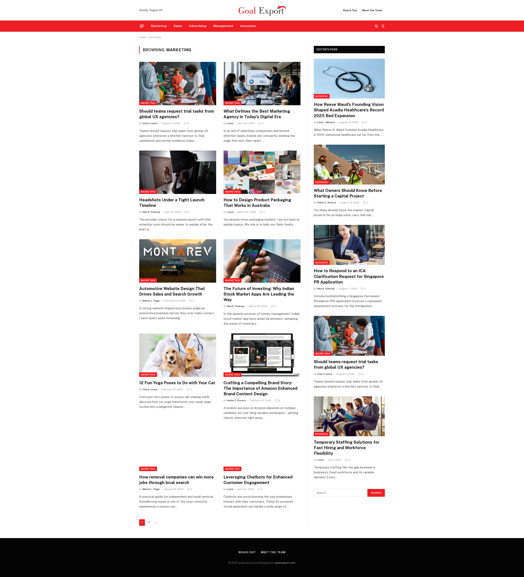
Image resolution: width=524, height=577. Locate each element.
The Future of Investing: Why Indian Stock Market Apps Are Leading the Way (259, 294)
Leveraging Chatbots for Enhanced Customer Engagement (258, 480)
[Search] (376, 26)
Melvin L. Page (151, 300)
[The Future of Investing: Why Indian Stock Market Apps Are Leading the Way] (262, 261)
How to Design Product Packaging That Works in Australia (257, 202)
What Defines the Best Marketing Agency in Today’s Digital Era (257, 114)
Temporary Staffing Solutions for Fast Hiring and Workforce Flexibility (346, 448)
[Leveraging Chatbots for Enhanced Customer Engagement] (262, 449)
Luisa (230, 123)
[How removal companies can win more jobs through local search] (177, 449)
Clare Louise (150, 123)
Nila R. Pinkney (151, 212)
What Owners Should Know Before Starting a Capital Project (348, 193)
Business (321, 96)
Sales (178, 26)
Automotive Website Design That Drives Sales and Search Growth (172, 291)
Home (142, 37)
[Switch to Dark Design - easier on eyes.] (383, 26)
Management (223, 26)
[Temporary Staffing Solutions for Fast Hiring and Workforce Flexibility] (349, 416)
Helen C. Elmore (236, 400)
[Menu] (142, 26)
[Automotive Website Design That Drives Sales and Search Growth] (177, 261)
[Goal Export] (262, 10)
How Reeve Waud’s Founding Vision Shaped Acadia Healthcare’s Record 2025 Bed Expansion (349, 110)
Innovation (248, 26)
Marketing (159, 26)
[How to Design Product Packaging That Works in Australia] (262, 172)
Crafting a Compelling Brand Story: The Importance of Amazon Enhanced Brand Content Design (260, 388)
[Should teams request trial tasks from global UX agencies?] (177, 83)
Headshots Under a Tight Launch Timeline (171, 202)
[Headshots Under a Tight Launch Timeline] (177, 172)
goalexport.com (285, 562)
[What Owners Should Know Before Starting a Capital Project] (349, 165)
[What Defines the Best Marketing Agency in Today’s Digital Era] (262, 83)
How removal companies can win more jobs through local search (176, 480)
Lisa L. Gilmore (326, 122)
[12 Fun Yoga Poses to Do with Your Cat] (177, 355)
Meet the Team (372, 10)
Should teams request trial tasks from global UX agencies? (176, 114)
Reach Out (350, 10)
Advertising (197, 26)
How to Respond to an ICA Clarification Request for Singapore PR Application (349, 276)
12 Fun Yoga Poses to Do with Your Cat (177, 382)
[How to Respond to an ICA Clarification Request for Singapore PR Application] (349, 245)
